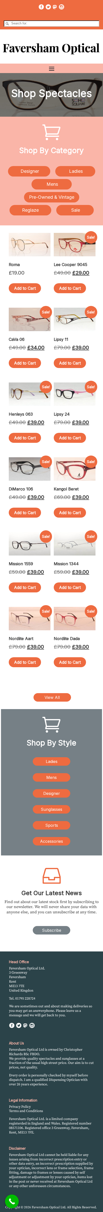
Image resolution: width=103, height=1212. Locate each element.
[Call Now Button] (12, 1201)
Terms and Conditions (26, 1111)
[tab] (29, 171)
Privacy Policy (20, 1107)
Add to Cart (25, 288)
